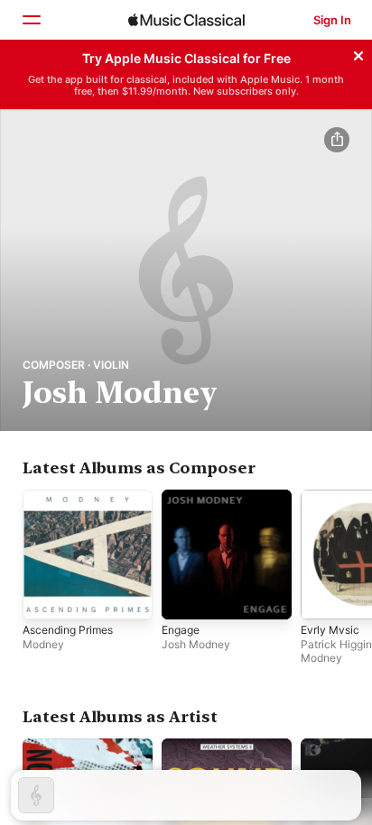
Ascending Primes (68, 630)
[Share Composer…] (336, 139)
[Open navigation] (31, 20)
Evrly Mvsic (330, 630)
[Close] (358, 53)
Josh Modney (196, 644)
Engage (181, 630)
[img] (186, 20)
